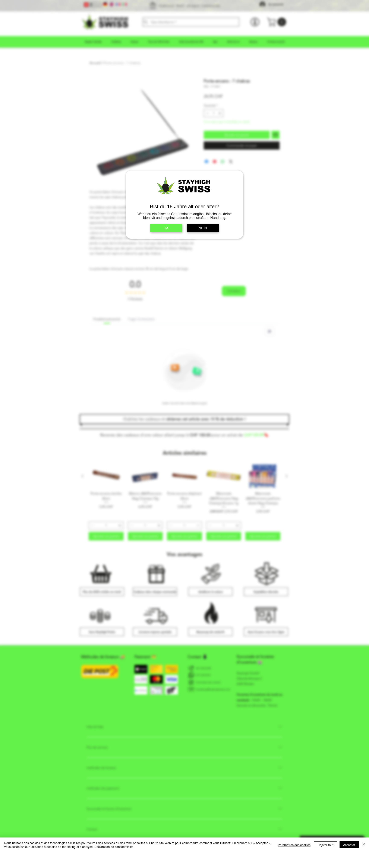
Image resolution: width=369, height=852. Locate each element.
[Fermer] (363, 845)
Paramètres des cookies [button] (294, 845)
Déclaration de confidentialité (113, 847)
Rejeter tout (325, 845)
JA (166, 228)
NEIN (203, 228)
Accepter (349, 845)
